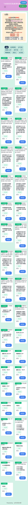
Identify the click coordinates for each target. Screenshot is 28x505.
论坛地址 (21, 52)
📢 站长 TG (23, 6)
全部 (7, 47)
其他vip (14, 52)
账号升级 (16, 50)
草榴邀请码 (7, 52)
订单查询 (23, 2)
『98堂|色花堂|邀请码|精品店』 (14, 4)
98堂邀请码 (13, 47)
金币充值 (20, 47)
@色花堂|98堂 (17, 503)
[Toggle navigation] (5, 6)
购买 (8, 76)
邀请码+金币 (8, 50)
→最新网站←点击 (14, 34)
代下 (22, 50)
